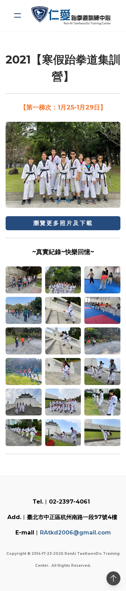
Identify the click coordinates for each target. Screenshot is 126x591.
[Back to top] (113, 578)
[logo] (72, 16)
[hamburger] (17, 15)
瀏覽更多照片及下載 (63, 223)
